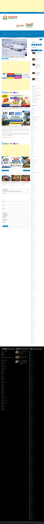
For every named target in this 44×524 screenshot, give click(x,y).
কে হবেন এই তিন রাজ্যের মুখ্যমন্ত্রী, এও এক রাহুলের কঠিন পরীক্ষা (6, 170)
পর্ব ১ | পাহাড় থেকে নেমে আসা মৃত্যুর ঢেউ (38, 59)
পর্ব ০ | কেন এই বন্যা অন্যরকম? (37, 79)
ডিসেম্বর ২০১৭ (31, 517)
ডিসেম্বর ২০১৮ (33, 321)
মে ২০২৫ (33, 198)
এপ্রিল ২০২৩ (33, 238)
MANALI (6, 168)
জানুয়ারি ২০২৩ (33, 243)
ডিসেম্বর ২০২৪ (33, 206)
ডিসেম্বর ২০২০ (33, 283)
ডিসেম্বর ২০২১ (31, 440)
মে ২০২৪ (33, 217)
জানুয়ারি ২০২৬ (33, 185)
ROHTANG (10, 168)
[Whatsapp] (7, 92)
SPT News (36, 56)
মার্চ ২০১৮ (33, 336)
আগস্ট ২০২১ (33, 270)
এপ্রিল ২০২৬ (31, 357)
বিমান (32, 150)
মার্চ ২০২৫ (33, 201)
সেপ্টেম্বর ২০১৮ (33, 326)
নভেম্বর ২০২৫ (31, 365)
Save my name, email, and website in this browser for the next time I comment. (5, 215)
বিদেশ (3, 387)
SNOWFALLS (14, 168)
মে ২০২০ (33, 294)
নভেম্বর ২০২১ (33, 265)
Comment (4, 193)
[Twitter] (4, 92)
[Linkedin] (6, 92)
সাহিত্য (3, 408)
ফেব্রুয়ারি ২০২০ (33, 299)
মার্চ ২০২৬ (33, 182)
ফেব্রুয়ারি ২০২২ (31, 437)
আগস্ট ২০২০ (33, 289)
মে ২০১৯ (33, 313)
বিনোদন (33, 148)
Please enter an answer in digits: (5, 220)
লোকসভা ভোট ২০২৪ (5, 403)
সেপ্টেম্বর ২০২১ (31, 445)
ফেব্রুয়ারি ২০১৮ (33, 337)
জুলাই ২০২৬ (31, 352)
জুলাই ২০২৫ (33, 195)
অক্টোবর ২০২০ (33, 286)
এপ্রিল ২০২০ (33, 296)
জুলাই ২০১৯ (33, 310)
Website (4, 208)
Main (2, 58)
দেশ (32, 134)
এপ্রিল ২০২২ (33, 257)
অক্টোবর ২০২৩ (31, 405)
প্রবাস (11, 34)
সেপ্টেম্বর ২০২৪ (33, 211)
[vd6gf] (16, 101)
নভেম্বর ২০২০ (31, 461)
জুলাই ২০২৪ (33, 214)
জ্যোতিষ (33, 132)
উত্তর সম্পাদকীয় (4, 34)
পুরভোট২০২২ (33, 137)
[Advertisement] (22, 6)
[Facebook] (2, 92)
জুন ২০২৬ (33, 177)
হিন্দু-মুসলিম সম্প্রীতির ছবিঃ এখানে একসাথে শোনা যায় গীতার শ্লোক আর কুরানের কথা (27, 170)
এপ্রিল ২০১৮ (33, 334)
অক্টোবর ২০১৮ (31, 501)
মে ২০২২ (31, 432)
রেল (32, 158)
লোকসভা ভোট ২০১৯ (34, 161)
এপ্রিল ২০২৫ (31, 376)
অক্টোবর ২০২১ (33, 267)
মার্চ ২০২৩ (31, 416)
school (33, 115)
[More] (17, 92)
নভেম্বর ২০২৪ (31, 384)
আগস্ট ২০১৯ (31, 485)
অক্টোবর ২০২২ (31, 424)
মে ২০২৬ (33, 179)
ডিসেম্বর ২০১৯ (33, 302)
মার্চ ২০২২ (33, 259)
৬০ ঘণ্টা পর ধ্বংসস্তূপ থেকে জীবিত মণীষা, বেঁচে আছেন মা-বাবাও (38, 53)
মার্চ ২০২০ (33, 297)
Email (4, 205)
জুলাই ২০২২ (31, 429)
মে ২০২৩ (31, 413)
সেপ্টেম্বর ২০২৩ (33, 230)
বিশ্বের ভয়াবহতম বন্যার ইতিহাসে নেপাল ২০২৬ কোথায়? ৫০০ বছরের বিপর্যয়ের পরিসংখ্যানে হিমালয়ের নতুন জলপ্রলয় (38, 66)
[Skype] (16, 92)
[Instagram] (11, 92)
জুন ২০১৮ (33, 331)
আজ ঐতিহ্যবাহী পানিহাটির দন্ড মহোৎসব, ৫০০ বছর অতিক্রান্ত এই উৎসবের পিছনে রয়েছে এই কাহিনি (15, 183)
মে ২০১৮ (31, 509)
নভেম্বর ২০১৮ (33, 323)
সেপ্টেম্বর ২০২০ (33, 288)
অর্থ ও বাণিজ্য (8, 34)
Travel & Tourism (29, 34)
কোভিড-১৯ (33, 129)
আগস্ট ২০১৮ (33, 328)
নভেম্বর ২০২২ (33, 246)
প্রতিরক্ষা (4, 379)
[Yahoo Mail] (14, 92)
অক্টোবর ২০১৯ (33, 305)
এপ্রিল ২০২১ (31, 453)
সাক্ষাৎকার (33, 166)
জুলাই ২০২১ (33, 272)
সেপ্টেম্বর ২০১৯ (33, 307)
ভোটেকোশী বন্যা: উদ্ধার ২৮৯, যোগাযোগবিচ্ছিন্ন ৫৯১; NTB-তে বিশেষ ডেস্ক (38, 73)
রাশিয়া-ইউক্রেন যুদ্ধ (34, 156)
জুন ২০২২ (33, 254)
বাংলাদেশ (33, 145)
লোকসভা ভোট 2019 (23, 34)
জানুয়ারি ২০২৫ (31, 381)
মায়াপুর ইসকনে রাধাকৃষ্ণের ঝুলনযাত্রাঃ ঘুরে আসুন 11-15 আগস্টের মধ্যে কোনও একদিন (25, 182)
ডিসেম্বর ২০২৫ (33, 187)
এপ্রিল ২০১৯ (33, 315)
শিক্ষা (32, 164)
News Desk (3, 185)
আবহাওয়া (4, 363)
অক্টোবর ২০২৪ (33, 209)
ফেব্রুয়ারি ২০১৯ (33, 318)
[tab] (34, 50)
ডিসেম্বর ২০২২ (31, 421)
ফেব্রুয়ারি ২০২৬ (31, 360)
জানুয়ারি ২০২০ (31, 477)
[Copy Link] (9, 92)
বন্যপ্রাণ (3, 384)
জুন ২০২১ (33, 273)
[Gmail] (12, 92)
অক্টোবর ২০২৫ (33, 190)
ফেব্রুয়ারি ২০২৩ (33, 241)
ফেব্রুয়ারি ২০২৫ (33, 203)
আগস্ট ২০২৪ (31, 389)
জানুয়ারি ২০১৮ (33, 339)
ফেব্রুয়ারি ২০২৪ (33, 222)
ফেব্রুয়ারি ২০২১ (33, 280)
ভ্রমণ (7, 58)
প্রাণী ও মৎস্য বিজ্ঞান (18, 34)
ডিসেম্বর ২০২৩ (33, 225)
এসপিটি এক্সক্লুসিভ (4, 368)
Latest (34, 50)
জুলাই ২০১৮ (33, 329)
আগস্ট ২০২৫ (33, 193)
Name (4, 201)
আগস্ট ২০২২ (33, 251)
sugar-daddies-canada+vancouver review (37, 118)
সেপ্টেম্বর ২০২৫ (31, 368)
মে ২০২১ (33, 275)
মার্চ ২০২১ (33, 278)
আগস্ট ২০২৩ (31, 408)
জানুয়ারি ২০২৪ (31, 400)
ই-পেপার (33, 124)
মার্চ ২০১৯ (31, 493)
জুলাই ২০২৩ (33, 233)
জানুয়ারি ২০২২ (33, 262)
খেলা (3, 371)
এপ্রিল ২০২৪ (33, 219)
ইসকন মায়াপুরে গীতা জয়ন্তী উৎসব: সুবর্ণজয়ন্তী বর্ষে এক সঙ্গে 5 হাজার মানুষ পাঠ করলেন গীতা (6, 182)
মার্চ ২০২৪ (31, 397)
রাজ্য (3, 395)
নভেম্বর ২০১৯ (33, 304)
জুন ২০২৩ (33, 235)
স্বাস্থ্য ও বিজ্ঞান (33, 169)
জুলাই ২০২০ (33, 291)
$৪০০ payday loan (34, 110)
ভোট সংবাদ (4, 392)
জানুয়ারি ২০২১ (33, 281)
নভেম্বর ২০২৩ (33, 227)
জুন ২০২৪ (31, 392)
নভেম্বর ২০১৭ (33, 342)
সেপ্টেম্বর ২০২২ (33, 249)
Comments (39, 50)
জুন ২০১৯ (33, 312)
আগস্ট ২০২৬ (33, 174)
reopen (4, 354)
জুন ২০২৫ (31, 373)
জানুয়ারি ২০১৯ (33, 320)
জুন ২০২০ (31, 469)
